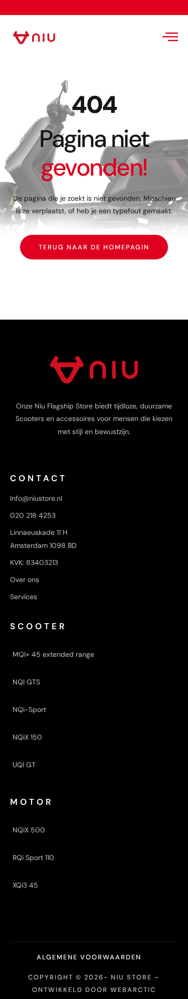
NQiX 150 (27, 737)
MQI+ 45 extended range (53, 654)
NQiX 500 (29, 829)
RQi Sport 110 (33, 857)
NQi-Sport (29, 709)
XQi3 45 (25, 885)
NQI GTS (26, 681)
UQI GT (24, 764)
